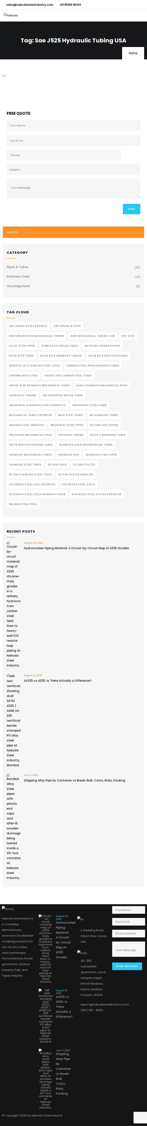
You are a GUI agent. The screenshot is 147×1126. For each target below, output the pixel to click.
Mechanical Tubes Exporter (30, 415)
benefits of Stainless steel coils (34, 365)
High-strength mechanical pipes (102, 385)
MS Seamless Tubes (104, 415)
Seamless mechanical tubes (30, 454)
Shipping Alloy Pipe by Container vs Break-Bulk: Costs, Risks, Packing (74, 780)
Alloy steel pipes (22, 345)
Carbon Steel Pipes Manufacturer (93, 365)
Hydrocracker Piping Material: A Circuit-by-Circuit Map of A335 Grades (76, 548)
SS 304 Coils (57, 464)
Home (133, 53)
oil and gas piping (104, 425)
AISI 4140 (128, 336)
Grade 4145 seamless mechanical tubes (39, 385)
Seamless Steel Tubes (25, 464)
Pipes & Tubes (18, 267)
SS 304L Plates (84, 464)
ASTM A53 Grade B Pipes (102, 345)
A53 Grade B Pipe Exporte (28, 326)
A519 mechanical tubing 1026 (93, 336)
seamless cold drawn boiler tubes (86, 444)
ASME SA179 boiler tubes (59, 345)
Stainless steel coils (78, 484)
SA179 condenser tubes (108, 435)
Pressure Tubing (71, 435)
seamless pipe (68, 454)
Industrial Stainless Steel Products (37, 405)
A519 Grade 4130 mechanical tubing (36, 336)
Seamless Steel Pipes (101, 454)
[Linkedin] (104, 1117)
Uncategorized (18, 286)
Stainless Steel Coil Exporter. (32, 484)
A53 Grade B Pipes (67, 326)
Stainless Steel (18, 276)
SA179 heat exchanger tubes (31, 444)
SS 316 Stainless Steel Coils (30, 474)
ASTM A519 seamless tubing (61, 355)
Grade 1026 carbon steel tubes (68, 375)
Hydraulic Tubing (22, 395)
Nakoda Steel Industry (26, 425)
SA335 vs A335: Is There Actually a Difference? (57, 681)
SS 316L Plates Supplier (75, 474)
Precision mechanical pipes (30, 435)
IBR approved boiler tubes (63, 395)
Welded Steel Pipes (23, 504)
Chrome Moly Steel (23, 375)
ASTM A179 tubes (21, 355)
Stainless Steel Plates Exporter (96, 494)
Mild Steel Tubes (70, 415)
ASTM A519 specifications (108, 355)
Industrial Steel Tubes (89, 405)
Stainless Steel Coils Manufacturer (37, 494)
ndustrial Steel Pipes (67, 425)
